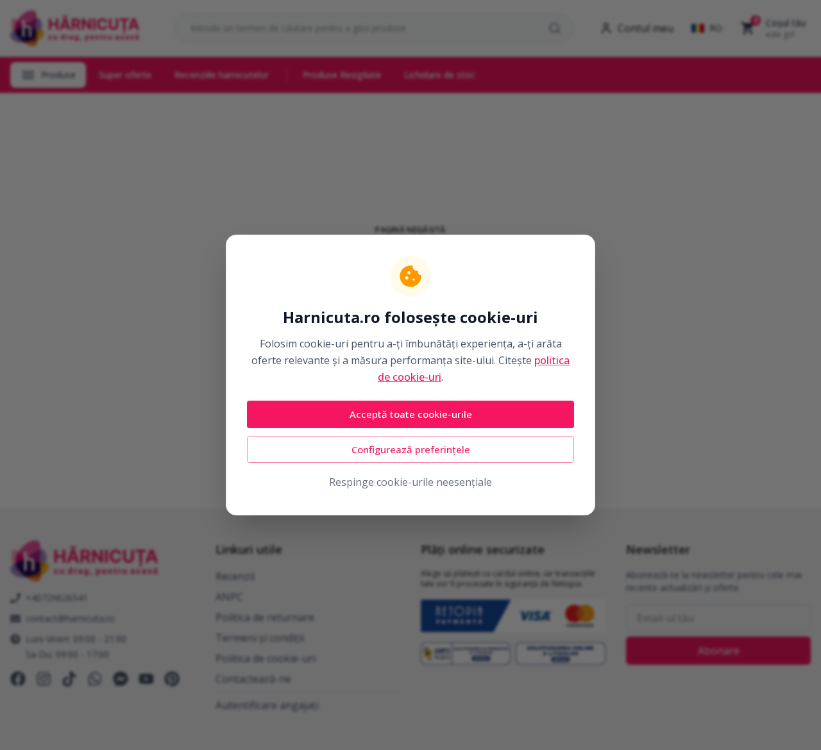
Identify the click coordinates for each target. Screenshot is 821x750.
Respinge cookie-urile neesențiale (410, 482)
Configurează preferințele (410, 449)
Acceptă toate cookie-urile (411, 414)
